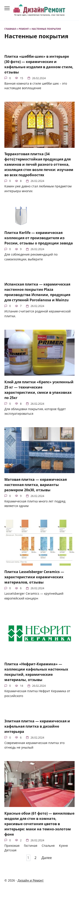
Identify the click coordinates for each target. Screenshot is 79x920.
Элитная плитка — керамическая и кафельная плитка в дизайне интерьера (37, 726)
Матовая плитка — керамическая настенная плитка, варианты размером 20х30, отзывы (35, 484)
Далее (46, 858)
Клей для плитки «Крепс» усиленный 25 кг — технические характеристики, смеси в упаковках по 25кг (39, 389)
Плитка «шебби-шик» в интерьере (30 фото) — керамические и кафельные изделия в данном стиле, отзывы (38, 64)
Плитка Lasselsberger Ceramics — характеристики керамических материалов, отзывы (34, 577)
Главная (10, 28)
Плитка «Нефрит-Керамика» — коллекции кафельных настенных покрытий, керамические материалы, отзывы (36, 672)
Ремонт (24, 28)
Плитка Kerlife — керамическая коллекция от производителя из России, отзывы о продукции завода (38, 238)
